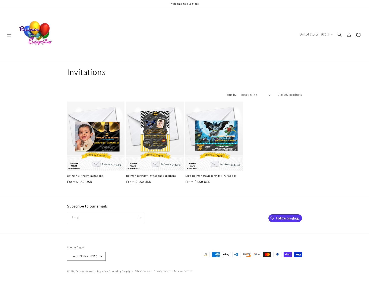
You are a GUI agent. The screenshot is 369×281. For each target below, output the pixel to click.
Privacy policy (162, 270)
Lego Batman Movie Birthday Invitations (210, 176)
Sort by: (232, 95)
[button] (9, 34)
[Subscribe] (139, 218)
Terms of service (183, 270)
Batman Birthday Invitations (85, 176)
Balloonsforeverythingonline (92, 271)
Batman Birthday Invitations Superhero (151, 176)
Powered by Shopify (119, 271)
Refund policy (142, 270)
